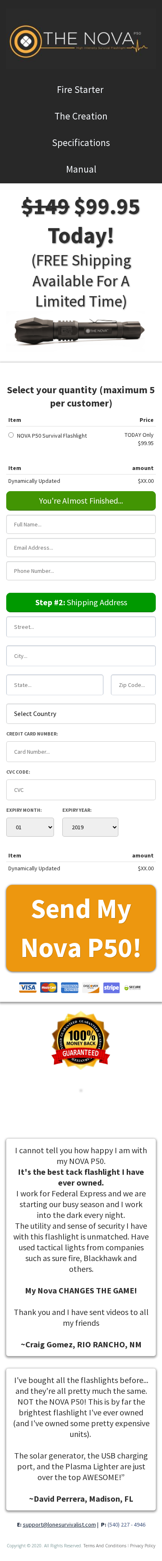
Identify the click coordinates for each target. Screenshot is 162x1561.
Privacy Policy (142, 1546)
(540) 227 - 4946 (126, 1524)
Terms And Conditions (104, 1546)
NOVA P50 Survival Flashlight (52, 435)
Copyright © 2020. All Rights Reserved (44, 1546)
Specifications (81, 142)
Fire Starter (81, 89)
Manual (81, 169)
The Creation (81, 116)
